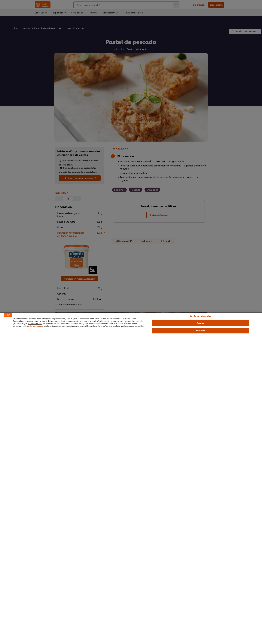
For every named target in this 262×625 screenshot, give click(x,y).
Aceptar (200, 323)
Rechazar (200, 330)
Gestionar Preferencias (200, 316)
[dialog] (131, 468)
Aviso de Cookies (35, 326)
